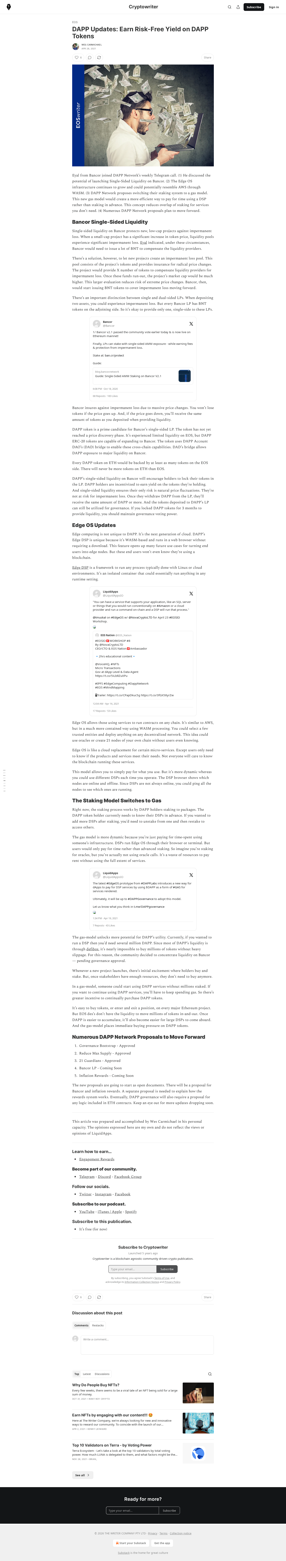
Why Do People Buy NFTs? (95, 1385)
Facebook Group (128, 1177)
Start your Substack (132, 1543)
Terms (164, 1533)
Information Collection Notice (142, 1282)
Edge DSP (80, 567)
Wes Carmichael (92, 44)
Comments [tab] (81, 1325)
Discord (104, 1177)
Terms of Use (161, 1278)
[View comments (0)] (90, 57)
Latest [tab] (87, 1374)
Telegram (87, 1177)
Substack (124, 1553)
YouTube (86, 1212)
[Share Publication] (238, 7)
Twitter (85, 1194)
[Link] (67, 222)
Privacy (152, 1533)
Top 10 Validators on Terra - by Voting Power (112, 1445)
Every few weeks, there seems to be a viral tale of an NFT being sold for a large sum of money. (124, 1392)
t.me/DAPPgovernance (149, 906)
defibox (92, 949)
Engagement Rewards (96, 1159)
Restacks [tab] (98, 1325)
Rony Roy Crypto (99, 1399)
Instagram (103, 1194)
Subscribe (254, 7)
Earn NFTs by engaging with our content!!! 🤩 (112, 1415)
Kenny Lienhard (97, 1429)
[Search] (229, 7)
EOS (75, 22)
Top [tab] (77, 1374)
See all (80, 1475)
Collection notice (180, 1533)
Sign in (274, 7)
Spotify (131, 1212)
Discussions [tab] (102, 1374)
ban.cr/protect (114, 355)
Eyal (143, 242)
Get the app (162, 1543)
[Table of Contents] (4, 780)
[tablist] (89, 1325)
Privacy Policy (172, 1282)
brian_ (93, 1459)
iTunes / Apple (110, 1212)
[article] (143, 1394)
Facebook (123, 1194)
